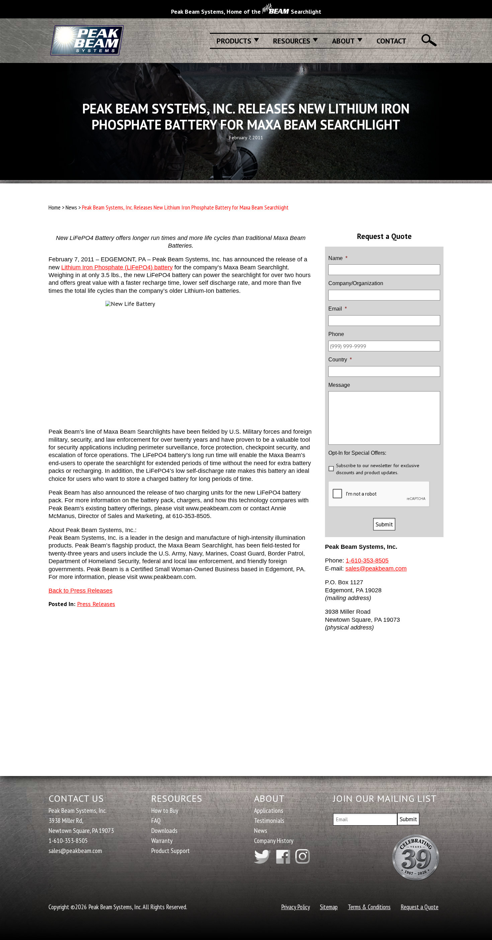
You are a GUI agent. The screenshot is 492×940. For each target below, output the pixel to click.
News (71, 207)
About (343, 41)
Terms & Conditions (369, 907)
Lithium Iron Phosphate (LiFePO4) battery (117, 267)
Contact (391, 41)
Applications (268, 810)
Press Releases (96, 604)
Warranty (162, 840)
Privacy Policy (295, 907)
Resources (291, 41)
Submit (384, 524)
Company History (274, 840)
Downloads (164, 830)
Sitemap (329, 907)
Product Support (170, 850)
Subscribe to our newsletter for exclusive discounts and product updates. (377, 469)
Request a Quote (419, 907)
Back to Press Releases (80, 590)
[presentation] (379, 494)
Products (234, 41)
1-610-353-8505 (367, 560)
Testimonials (269, 820)
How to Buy (164, 810)
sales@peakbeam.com (376, 568)
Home (55, 207)
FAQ (156, 820)
